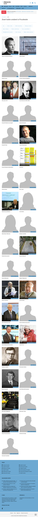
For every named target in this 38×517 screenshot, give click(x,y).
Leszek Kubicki (21, 300)
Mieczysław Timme (22, 411)
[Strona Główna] (2, 6)
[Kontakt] (32, 3)
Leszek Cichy (21, 344)
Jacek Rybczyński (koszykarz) (24, 389)
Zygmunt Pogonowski (23, 278)
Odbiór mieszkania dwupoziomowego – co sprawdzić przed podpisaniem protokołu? (10, 481)
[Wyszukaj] (35, 3)
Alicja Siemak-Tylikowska (6, 233)
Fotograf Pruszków (23, 468)
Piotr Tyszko (21, 189)
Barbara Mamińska (5, 300)
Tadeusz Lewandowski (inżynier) (7, 56)
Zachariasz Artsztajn (22, 433)
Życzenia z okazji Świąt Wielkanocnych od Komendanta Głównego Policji (10, 490)
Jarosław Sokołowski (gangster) (24, 78)
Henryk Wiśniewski (5, 278)
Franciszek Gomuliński (5, 455)
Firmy (14, 6)
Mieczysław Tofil (4, 100)
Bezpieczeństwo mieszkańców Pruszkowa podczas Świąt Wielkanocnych (27, 490)
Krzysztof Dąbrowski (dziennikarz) (7, 167)
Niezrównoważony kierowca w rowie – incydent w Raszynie (9, 484)
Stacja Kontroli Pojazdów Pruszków (26, 471)
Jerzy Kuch (21, 167)
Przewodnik (18, 8)
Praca (21, 6)
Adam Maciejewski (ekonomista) (7, 344)
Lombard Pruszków (6, 466)
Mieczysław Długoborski (6, 411)
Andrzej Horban (4, 189)
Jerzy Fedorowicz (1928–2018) (24, 100)
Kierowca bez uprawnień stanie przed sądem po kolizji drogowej (28, 481)
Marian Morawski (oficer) (6, 433)
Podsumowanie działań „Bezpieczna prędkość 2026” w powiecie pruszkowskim (28, 487)
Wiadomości (6, 6)
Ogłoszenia (17, 6)
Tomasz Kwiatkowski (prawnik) (24, 322)
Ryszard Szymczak (5, 389)
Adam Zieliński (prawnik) (6, 322)
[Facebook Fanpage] (30, 3)
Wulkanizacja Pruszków (7, 471)
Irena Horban (21, 211)
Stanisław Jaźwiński (22, 233)
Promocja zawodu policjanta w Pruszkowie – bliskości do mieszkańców (28, 484)
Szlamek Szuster (4, 78)
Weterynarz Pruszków (6, 468)
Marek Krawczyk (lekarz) (6, 211)
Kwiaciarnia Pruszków (23, 466)
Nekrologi (30, 6)
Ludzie (23, 8)
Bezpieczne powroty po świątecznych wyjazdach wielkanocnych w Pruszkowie (9, 487)
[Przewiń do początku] (36, 515)
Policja (10, 6)
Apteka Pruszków (23, 465)
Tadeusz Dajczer (22, 56)
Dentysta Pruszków (6, 465)
